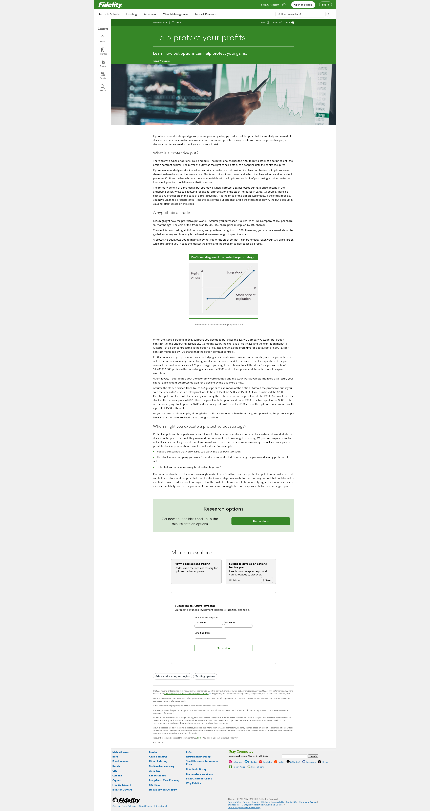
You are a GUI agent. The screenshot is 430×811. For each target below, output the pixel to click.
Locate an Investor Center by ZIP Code (248, 755)
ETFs (115, 756)
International (160, 806)
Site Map (265, 802)
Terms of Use (234, 802)
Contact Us (291, 802)
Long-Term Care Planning (164, 780)
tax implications (178, 467)
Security (255, 802)
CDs (114, 770)
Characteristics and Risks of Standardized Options (186, 693)
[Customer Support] (284, 4)
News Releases (129, 806)
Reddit (281, 762)
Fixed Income (120, 761)
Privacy (246, 802)
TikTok (325, 762)
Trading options (205, 676)
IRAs (188, 751)
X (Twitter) (295, 762)
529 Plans (154, 785)
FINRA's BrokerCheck (199, 778)
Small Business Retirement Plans (202, 763)
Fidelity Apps (238, 766)
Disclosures (233, 804)
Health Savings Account (163, 789)
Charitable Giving (196, 769)
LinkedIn (252, 762)
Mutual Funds (120, 751)
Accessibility (278, 802)
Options (117, 775)
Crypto (116, 780)
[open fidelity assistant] (330, 14)
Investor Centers (122, 789)
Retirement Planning (198, 756)
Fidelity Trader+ (121, 785)
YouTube (267, 762)
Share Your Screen (308, 802)
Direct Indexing (158, 761)
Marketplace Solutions (199, 773)
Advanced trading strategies (172, 676)
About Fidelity (145, 806)
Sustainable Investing (161, 766)
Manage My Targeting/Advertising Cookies (263, 804)
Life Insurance (157, 775)
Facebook (311, 762)
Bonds (116, 766)
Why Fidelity (193, 783)
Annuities (154, 770)
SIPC (199, 737)
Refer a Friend (258, 766)
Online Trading (158, 756)
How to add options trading (192, 563)
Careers (116, 806)
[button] (267, 580)
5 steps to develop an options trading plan (248, 565)
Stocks (153, 751)
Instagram (237, 762)
